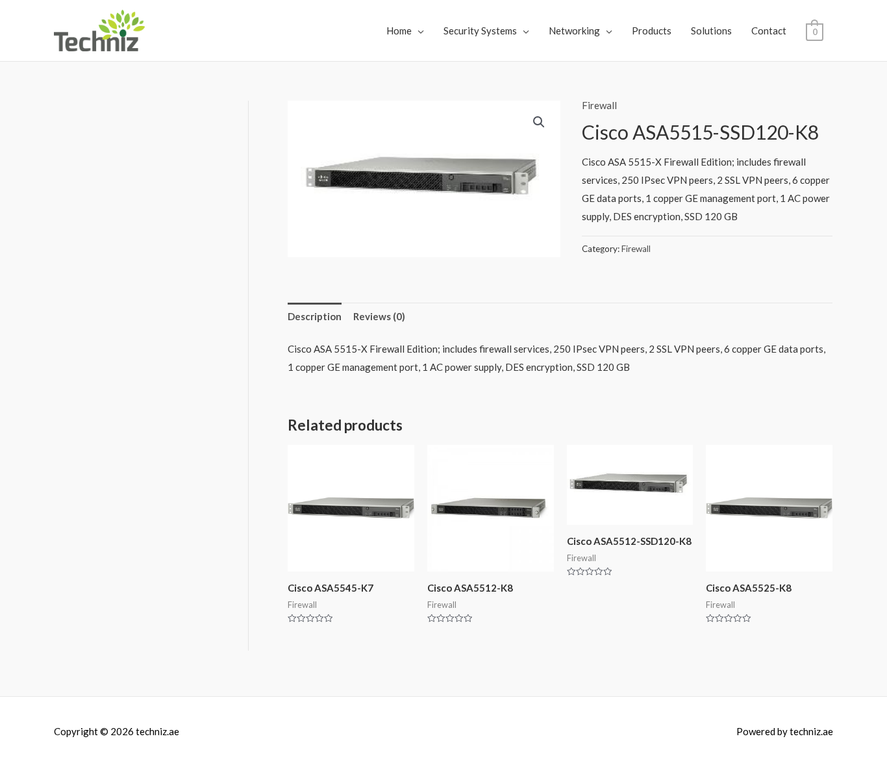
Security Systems (480, 30)
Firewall (599, 105)
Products (651, 30)
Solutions (711, 30)
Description (315, 316)
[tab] (315, 317)
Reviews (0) (379, 316)
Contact (768, 30)
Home (399, 30)
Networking (574, 30)
